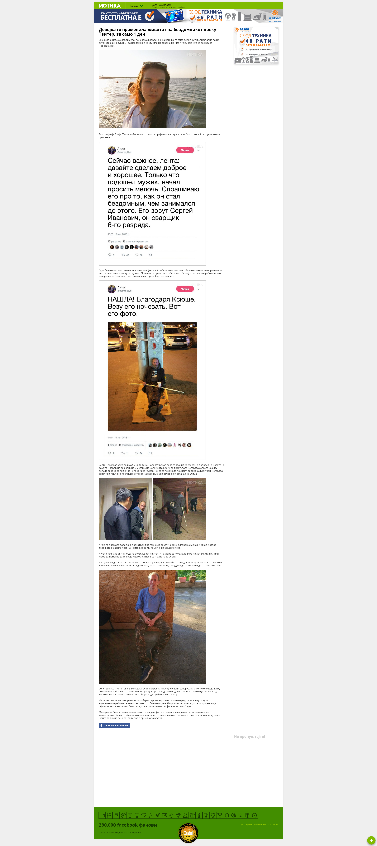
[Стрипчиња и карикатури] (185, 815)
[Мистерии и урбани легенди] (116, 815)
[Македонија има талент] (206, 815)
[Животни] (240, 815)
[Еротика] (129, 815)
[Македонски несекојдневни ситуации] (109, 815)
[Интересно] (192, 815)
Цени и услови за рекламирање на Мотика (259, 824)
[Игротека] (123, 815)
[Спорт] (233, 815)
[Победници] (219, 815)
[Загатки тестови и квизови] (150, 815)
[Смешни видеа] (102, 815)
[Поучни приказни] (247, 815)
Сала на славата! (168, 5)
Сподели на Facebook (117, 725)
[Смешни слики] (164, 815)
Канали (134, 5)
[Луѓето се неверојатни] (157, 815)
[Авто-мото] (254, 815)
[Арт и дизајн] (178, 815)
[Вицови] (136, 815)
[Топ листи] (226, 815)
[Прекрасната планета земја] (212, 815)
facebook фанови (128, 825)
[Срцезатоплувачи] (143, 815)
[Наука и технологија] (199, 815)
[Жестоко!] (171, 815)
